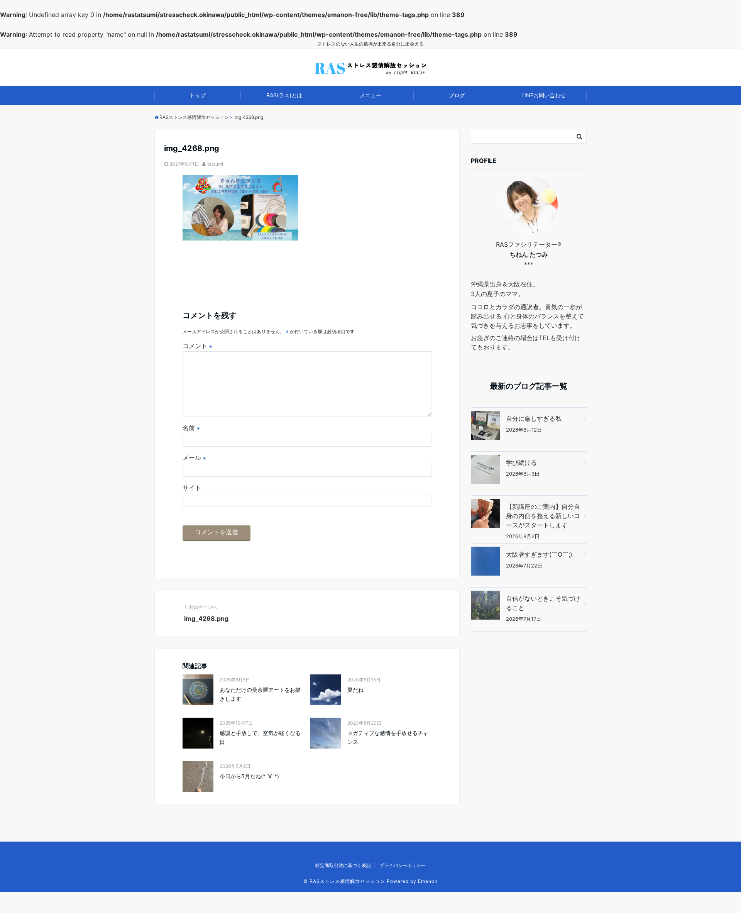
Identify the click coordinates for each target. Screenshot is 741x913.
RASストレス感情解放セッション (347, 881)
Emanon (428, 881)
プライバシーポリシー (402, 865)
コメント (197, 346)
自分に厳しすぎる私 (534, 418)
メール (194, 457)
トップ (197, 95)
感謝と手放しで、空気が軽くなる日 (260, 737)
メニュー (370, 95)
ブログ (457, 95)
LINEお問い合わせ (543, 95)
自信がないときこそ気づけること (543, 603)
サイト (192, 487)
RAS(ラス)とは (284, 95)
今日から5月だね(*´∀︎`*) (249, 776)
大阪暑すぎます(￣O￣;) (539, 554)
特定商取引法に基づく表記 (343, 865)
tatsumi (215, 164)
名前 (191, 428)
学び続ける (521, 462)
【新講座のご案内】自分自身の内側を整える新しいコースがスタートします (543, 516)
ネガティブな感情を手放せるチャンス (387, 737)
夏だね (355, 689)
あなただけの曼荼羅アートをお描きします (260, 693)
